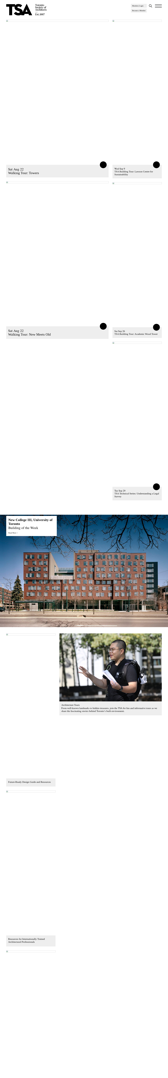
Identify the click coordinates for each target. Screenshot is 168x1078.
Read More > (13, 533)
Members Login (137, 6)
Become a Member (139, 11)
